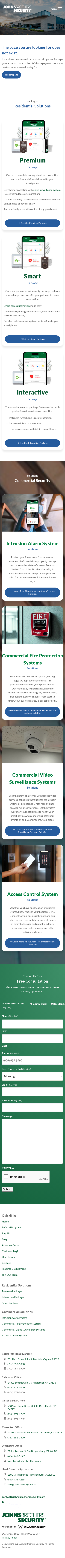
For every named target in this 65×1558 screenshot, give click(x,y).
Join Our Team (10, 1274)
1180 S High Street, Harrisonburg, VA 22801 (31, 1474)
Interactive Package (13, 1297)
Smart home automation (17, 305)
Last (4, 1045)
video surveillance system (47, 189)
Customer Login (10, 1251)
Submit (7, 1189)
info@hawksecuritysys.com (22, 1484)
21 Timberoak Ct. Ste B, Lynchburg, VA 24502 (32, 1450)
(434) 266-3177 (16, 1455)
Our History (8, 1256)
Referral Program (11, 1227)
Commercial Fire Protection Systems (21, 1323)
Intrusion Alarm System (14, 1317)
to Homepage (11, 74)
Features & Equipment (14, 1268)
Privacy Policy (9, 1537)
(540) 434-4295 (16, 1479)
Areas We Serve (10, 1245)
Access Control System (14, 1335)
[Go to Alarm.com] (24, 1527)
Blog (4, 1239)
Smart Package (10, 1302)
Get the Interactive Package (33, 443)
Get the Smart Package (33, 339)
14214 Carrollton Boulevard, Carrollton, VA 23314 (34, 1432)
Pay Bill (6, 1233)
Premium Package (12, 1291)
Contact (6, 1262)
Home (5, 1221)
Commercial (37, 1003)
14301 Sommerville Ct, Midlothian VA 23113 (31, 1382)
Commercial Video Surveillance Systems (23, 1329)
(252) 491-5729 (16, 1413)
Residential (57, 1003)
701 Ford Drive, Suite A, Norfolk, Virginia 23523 (33, 1359)
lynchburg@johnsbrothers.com (24, 1460)
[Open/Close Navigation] (60, 8)
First (4, 1030)
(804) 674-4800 (16, 1387)
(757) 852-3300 (16, 1363)
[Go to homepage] (17, 9)
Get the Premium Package (33, 223)
